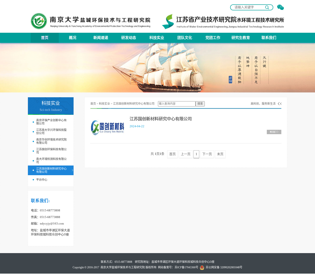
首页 (44, 38)
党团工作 (212, 38)
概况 (72, 38)
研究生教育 (241, 38)
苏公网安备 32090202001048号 (223, 267)
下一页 (207, 154)
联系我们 (269, 38)
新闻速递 (100, 38)
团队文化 (184, 38)
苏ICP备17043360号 (186, 267)
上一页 (185, 154)
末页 (220, 154)
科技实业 (156, 38)
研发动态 (128, 38)
